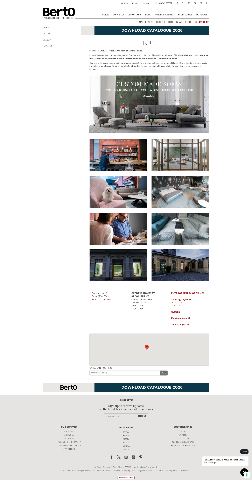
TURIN (46, 28)
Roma (126, 436)
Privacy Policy (171, 471)
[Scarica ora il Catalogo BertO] (126, 32)
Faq (183, 432)
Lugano (126, 450)
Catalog (183, 435)
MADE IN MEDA (146, 22)
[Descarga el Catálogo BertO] (126, 389)
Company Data (129, 471)
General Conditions (183, 442)
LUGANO (47, 46)
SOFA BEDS (119, 15)
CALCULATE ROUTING (100, 368)
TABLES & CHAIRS (164, 15)
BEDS (148, 15)
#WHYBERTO (69, 449)
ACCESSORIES (184, 15)
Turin (126, 439)
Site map (159, 471)
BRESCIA (47, 40)
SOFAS (105, 15)
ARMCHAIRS (134, 15)
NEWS (179, 22)
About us (69, 435)
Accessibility (186, 471)
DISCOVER (149, 96)
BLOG (170, 22)
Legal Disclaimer (145, 471)
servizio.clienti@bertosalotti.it (145, 467)
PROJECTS (160, 22)
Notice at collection (126, 478)
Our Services (69, 432)
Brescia (126, 446)
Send (164, 373)
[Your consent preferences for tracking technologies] (247, 475)
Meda (126, 432)
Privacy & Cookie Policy (183, 446)
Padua (126, 443)
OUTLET (188, 22)
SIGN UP (142, 416)
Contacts (69, 439)
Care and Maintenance (69, 446)
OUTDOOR (202, 15)
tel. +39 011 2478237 (101, 300)
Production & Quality (69, 442)
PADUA (46, 34)
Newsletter (183, 439)
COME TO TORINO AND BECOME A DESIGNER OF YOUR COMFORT (149, 90)
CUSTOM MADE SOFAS (149, 84)
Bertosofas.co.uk (59, 13)
